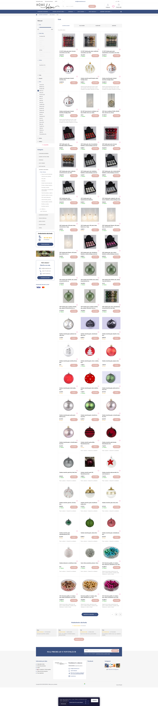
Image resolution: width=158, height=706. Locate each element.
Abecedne (114, 25)
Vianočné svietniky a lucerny (46, 195)
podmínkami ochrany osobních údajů (103, 653)
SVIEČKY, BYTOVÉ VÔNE (44, 156)
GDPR (56, 1)
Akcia (41, 38)
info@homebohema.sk (74, 668)
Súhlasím (95, 700)
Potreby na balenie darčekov (46, 185)
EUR (118, 1)
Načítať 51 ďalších (89, 614)
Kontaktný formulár (45, 277)
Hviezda (42, 94)
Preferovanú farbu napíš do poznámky (45, 53)
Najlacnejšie (81, 25)
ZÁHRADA (41, 160)
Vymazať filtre (45, 144)
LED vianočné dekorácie (46, 197)
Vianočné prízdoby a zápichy (46, 193)
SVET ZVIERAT (42, 163)
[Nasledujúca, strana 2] (116, 614)
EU (40, 44)
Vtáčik (41, 132)
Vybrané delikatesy (42, 218)
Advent (42, 84)
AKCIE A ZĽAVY (42, 221)
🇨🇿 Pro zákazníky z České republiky (44, 669)
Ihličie (41, 96)
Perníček (42, 108)
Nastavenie (63, 704)
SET (41, 50)
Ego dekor (42, 65)
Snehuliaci (43, 180)
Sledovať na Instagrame (113, 669)
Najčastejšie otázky (39, 1)
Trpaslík (42, 126)
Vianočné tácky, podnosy (46, 199)
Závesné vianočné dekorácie (46, 174)
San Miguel (42, 71)
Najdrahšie (98, 25)
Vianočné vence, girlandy (46, 176)
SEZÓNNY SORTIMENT (43, 169)
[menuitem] (43, 12)
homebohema (73, 676)
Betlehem (42, 86)
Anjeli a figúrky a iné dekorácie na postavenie (47, 190)
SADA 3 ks (42, 48)
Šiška (41, 124)
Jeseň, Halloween (43, 211)
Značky (40, 227)
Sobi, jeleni (43, 178)
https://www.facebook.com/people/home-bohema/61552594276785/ (77, 673)
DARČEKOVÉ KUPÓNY (43, 215)
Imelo (41, 98)
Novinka (41, 40)
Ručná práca (42, 56)
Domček (42, 88)
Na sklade (42, 36)
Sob (41, 118)
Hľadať (92, 6)
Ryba (41, 114)
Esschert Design (43, 67)
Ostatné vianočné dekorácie (46, 183)
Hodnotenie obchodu (79, 622)
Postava (42, 110)
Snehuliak (42, 116)
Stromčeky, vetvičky (45, 187)
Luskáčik (42, 104)
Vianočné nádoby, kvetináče (46, 201)
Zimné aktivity (43, 134)
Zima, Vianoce (43, 172)
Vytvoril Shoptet (119, 684)
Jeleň (41, 100)
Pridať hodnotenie (45, 244)
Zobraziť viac (79, 639)
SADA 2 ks (42, 46)
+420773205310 (73, 670)
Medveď (42, 106)
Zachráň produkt (42, 224)
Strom (42, 122)
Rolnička (41, 112)
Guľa (41, 90)
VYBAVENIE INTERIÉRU (43, 153)
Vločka (41, 130)
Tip (41, 42)
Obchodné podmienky (49, 1)
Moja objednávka (40, 673)
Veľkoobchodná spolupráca (42, 671)
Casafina (42, 63)
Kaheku (41, 69)
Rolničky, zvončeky (45, 204)
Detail (73, 82)
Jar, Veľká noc (42, 209)
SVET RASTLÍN (42, 166)
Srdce (41, 120)
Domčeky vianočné (45, 206)
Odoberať (115, 650)
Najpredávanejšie (65, 25)
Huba (41, 92)
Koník (41, 102)
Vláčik (41, 128)
